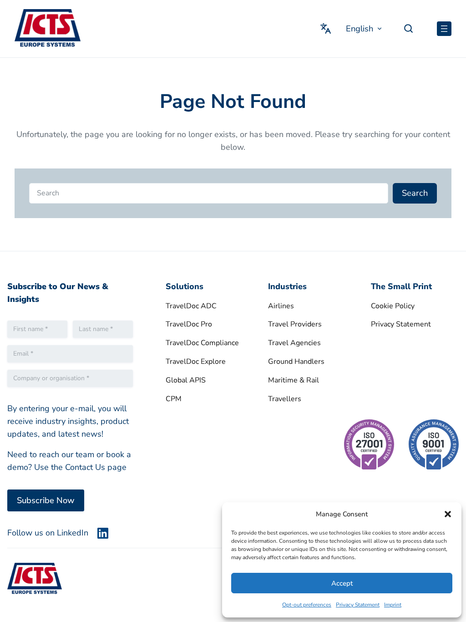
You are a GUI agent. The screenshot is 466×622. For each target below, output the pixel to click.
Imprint (392, 604)
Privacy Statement (358, 604)
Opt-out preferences (306, 604)
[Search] (412, 28)
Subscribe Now (46, 500)
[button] (447, 514)
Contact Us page (96, 467)
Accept (342, 583)
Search (415, 193)
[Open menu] (444, 28)
